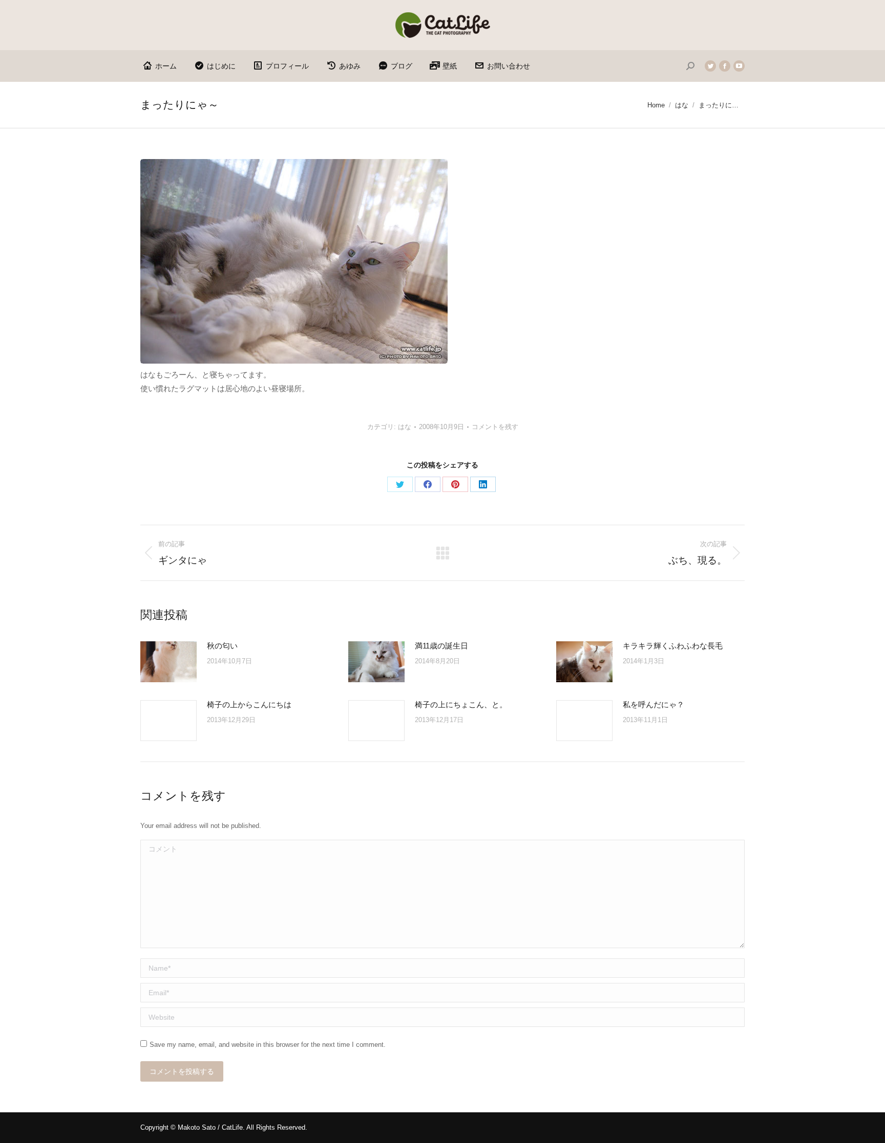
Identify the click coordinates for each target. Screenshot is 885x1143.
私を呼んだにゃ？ (653, 704)
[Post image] (168, 661)
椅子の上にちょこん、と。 (461, 704)
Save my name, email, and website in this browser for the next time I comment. (268, 1044)
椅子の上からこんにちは (249, 704)
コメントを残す (495, 427)
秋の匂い (222, 645)
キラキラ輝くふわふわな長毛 (673, 645)
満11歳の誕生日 (441, 645)
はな (404, 427)
